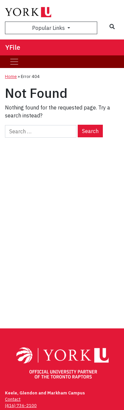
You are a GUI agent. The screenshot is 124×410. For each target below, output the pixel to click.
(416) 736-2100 (21, 405)
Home (11, 76)
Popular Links (49, 28)
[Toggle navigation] (14, 61)
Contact (13, 399)
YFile (12, 47)
